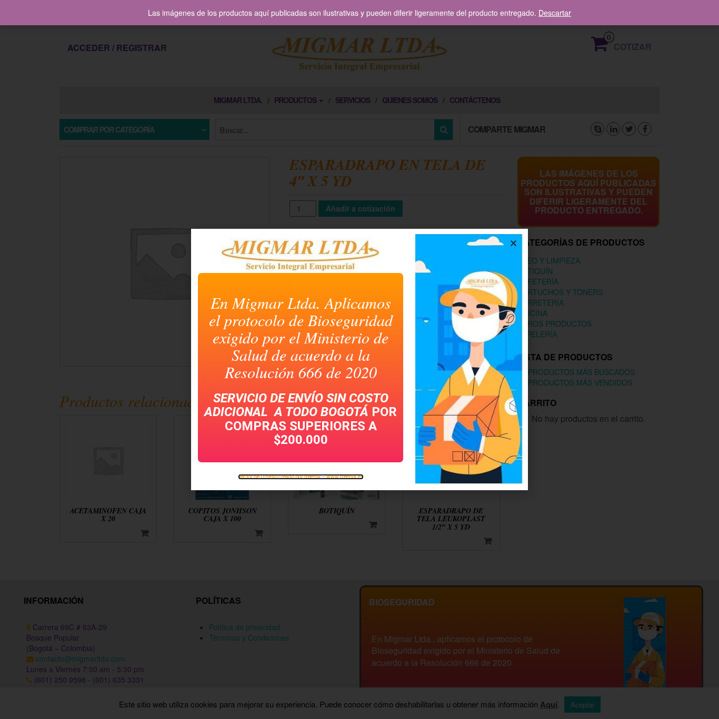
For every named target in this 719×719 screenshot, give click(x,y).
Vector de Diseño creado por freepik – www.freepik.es (301, 477)
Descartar (554, 12)
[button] (513, 243)
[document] (359, 359)
